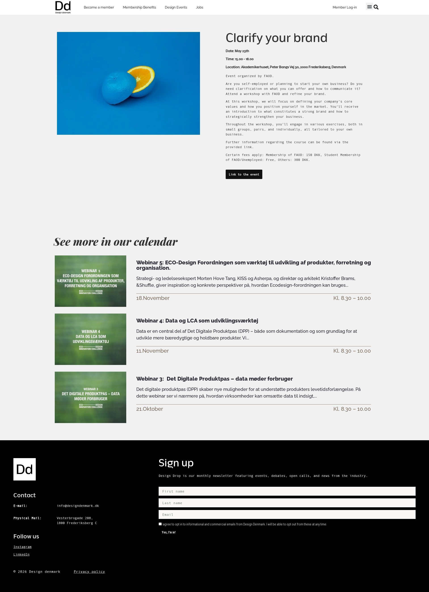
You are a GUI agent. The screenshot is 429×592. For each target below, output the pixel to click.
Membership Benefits (139, 7)
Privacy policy (89, 571)
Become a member (99, 7)
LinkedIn (21, 554)
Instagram (22, 547)
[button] (369, 6)
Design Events (176, 7)
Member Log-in (345, 7)
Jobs (199, 7)
